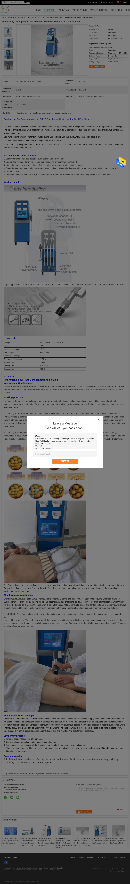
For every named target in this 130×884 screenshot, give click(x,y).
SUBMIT (65, 461)
